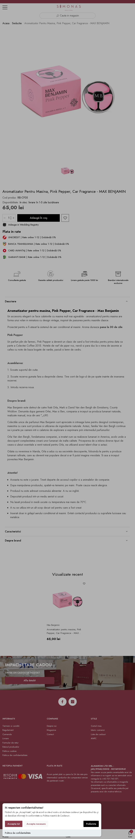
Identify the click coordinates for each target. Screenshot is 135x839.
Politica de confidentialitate (17, 833)
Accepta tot (14, 824)
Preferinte (91, 824)
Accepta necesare (36, 824)
